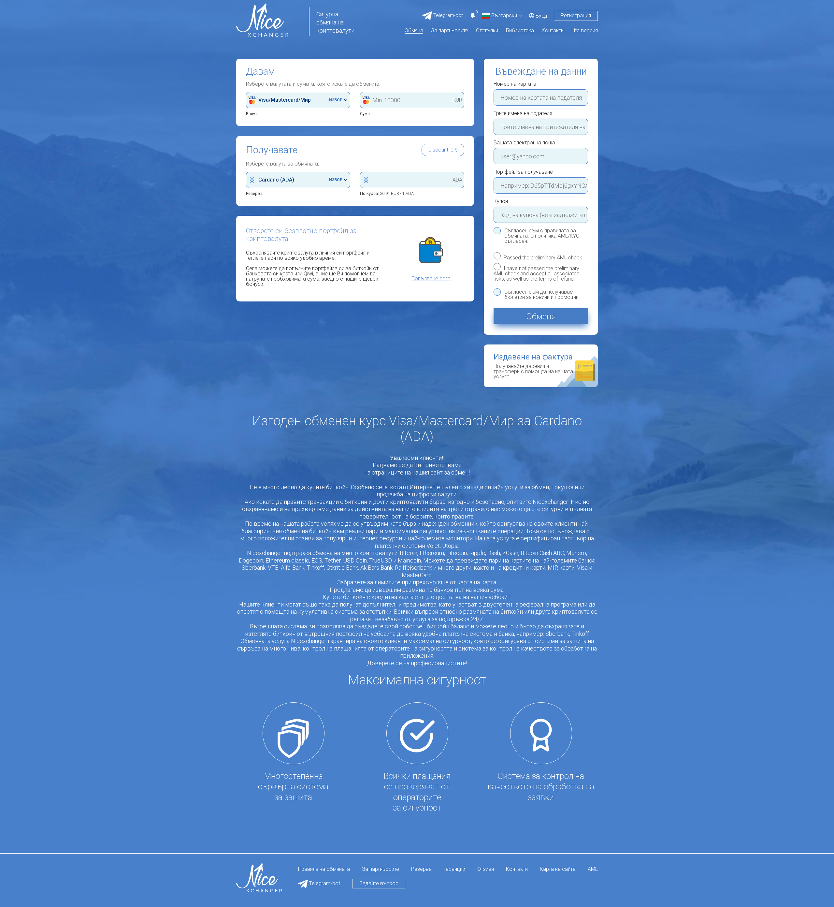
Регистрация (576, 15)
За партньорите (449, 31)
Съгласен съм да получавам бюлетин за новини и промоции (541, 294)
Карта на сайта (558, 869)
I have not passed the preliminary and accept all (537, 273)
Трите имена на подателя (523, 113)
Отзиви (485, 869)
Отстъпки (487, 31)
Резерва (421, 869)
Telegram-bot (324, 883)
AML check (569, 258)
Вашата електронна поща (524, 142)
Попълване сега (431, 278)
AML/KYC (568, 236)
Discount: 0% (442, 150)
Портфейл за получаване (523, 172)
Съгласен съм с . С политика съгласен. (541, 236)
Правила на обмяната (324, 869)
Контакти (553, 31)
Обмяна (414, 31)
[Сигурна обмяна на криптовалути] (262, 20)
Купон (501, 201)
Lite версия (584, 31)
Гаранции (454, 869)
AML (593, 869)
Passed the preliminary (542, 257)
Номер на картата (515, 84)
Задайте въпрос (378, 883)
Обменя (541, 316)
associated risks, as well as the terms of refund (537, 276)
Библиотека (520, 31)
